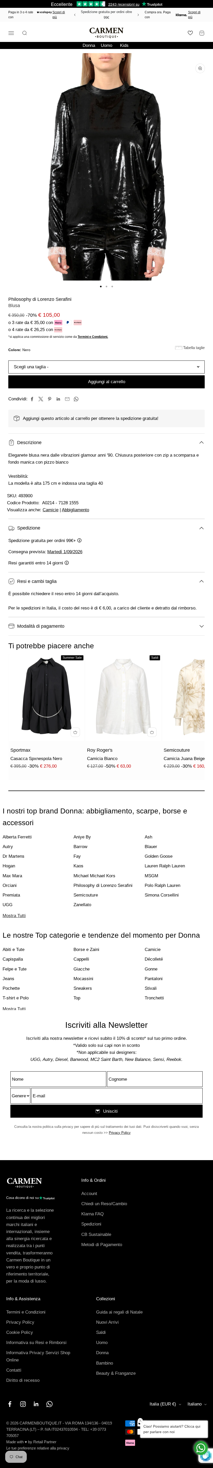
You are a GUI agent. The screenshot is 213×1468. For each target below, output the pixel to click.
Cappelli (81, 959)
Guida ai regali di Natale (119, 1312)
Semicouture (177, 750)
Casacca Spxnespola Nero (36, 758)
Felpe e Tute (14, 969)
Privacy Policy (120, 1133)
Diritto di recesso (22, 1380)
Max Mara (12, 875)
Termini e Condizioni (25, 1312)
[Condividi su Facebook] (32, 399)
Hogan (9, 865)
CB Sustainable (96, 1234)
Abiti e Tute (13, 949)
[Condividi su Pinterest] (49, 399)
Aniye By (82, 837)
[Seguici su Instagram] (22, 1404)
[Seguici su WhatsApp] (49, 1404)
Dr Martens (13, 856)
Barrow (80, 846)
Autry (8, 846)
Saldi (101, 1332)
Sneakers (83, 988)
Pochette (11, 988)
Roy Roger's (99, 750)
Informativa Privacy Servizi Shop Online (38, 1356)
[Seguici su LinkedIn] (36, 1404)
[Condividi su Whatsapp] (76, 399)
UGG (7, 904)
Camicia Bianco (102, 758)
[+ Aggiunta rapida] (75, 732)
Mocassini (83, 978)
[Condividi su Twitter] (40, 399)
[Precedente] (74, 15)
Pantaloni (154, 978)
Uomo (106, 45)
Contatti (13, 1370)
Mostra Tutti (14, 915)
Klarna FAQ (92, 1213)
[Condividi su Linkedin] (58, 399)
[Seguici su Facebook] (9, 1404)
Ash (148, 837)
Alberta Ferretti (17, 837)
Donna (89, 45)
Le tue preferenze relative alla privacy (37, 1448)
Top (77, 998)
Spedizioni (91, 1224)
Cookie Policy (19, 1332)
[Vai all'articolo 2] (106, 286)
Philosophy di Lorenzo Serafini (39, 299)
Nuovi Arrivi (107, 1322)
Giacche (82, 969)
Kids (124, 45)
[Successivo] (139, 15)
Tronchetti (154, 998)
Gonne (151, 969)
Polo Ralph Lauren (162, 885)
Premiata (11, 895)
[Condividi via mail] (67, 399)
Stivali (151, 988)
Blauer (151, 846)
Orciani (10, 885)
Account (89, 1193)
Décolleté (154, 959)
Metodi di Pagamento (101, 1244)
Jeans (8, 978)
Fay (77, 856)
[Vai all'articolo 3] (112, 286)
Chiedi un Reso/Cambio (104, 1203)
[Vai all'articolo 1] (101, 286)
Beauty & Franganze (116, 1373)
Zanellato (82, 904)
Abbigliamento (75, 509)
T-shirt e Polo (16, 998)
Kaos (78, 865)
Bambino (104, 1363)
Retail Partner (44, 1442)
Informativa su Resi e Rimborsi (36, 1342)
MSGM (151, 875)
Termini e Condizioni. (93, 337)
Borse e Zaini (86, 949)
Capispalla (13, 959)
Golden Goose (158, 856)
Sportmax (20, 750)
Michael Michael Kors (94, 875)
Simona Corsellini (162, 895)
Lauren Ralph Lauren (165, 865)
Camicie (50, 509)
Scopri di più (58, 14)
